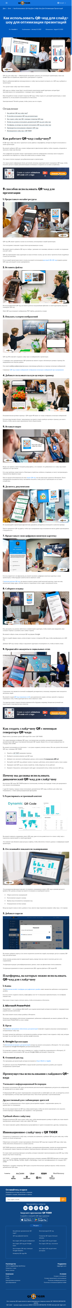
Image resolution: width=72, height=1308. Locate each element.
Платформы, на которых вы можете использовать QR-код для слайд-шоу (29, 125)
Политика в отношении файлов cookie (55, 1282)
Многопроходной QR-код (46, 1231)
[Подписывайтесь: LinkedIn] (25, 1208)
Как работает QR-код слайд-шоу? (17, 113)
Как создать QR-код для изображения (24, 1241)
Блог (9, 8)
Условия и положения (60, 1276)
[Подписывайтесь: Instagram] (36, 1208)
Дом (4, 8)
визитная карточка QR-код (12, 581)
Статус (8, 1278)
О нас (7, 1276)
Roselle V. (15, 29)
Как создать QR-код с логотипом (48, 1243)
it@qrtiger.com (61, 1266)
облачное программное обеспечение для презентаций (22, 1029)
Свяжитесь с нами (11, 1268)
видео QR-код (31, 478)
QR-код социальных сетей (22, 697)
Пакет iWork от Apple (44, 1061)
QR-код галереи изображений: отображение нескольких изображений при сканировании (37, 370)
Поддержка (62, 1264)
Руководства (11, 1264)
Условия (63, 1274)
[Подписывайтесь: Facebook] (41, 1208)
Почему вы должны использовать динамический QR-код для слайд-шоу (29, 122)
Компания (10, 1274)
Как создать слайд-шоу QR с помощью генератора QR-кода (25, 119)
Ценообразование (11, 1282)
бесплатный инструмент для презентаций (17, 1045)
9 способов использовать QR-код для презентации (22, 116)
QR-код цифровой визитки (20, 1236)
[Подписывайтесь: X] (46, 1208)
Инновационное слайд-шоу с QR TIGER (19, 131)
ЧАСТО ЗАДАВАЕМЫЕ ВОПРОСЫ (15, 1266)
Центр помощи (10, 1270)
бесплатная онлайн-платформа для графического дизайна (23, 989)
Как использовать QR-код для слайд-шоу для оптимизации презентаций (38, 8)
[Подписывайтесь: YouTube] (31, 1208)
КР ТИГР (16, 753)
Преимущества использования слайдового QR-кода (22, 128)
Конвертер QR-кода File (20, 1253)
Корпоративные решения (13, 1280)
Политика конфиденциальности (57, 1280)
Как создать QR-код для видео (48, 1241)
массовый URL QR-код (50, 260)
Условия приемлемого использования (55, 1278)
